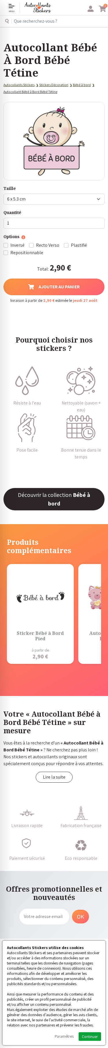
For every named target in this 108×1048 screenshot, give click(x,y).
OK (80, 916)
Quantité (12, 212)
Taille (9, 188)
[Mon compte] (90, 9)
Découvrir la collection (54, 499)
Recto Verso (47, 245)
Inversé (17, 245)
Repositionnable (26, 253)
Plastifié (79, 245)
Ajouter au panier (59, 287)
